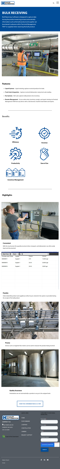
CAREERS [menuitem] (23, 431)
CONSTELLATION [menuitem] (26, 428)
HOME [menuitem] (23, 418)
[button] (57, 2)
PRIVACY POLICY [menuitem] (5, 460)
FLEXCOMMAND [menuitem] (25, 421)
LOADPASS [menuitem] (24, 424)
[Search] (54, 3)
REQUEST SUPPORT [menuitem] (26, 435)
